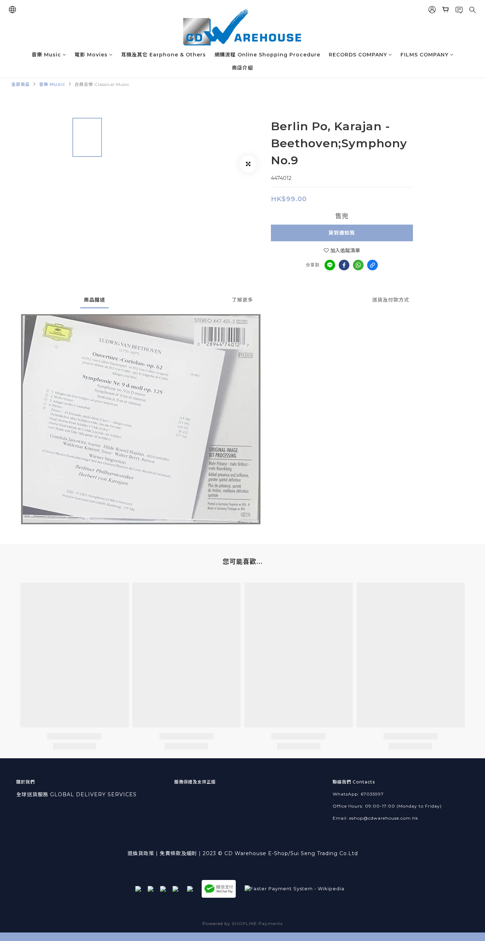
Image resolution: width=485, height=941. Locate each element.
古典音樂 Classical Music (102, 84)
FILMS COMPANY (424, 54)
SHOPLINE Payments (257, 923)
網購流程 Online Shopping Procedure (267, 54)
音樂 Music (46, 54)
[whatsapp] (358, 265)
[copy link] (372, 265)
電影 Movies (91, 54)
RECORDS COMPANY (358, 54)
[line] (330, 265)
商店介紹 (242, 68)
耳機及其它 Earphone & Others (163, 54)
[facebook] (344, 265)
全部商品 (20, 84)
